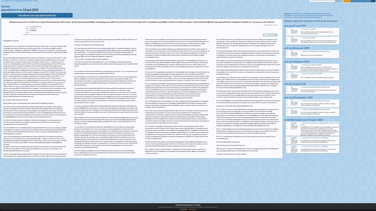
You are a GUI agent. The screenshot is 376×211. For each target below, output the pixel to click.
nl (372, 1)
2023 (35, 9)
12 (24, 9)
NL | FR (266, 35)
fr (374, 1)
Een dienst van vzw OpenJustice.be (37, 15)
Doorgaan (183, 209)
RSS (352, 1)
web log (361, 1)
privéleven (347, 1)
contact (368, 1)
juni (29, 9)
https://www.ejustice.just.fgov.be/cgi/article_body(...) (51, 34)
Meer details (192, 209)
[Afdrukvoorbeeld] (276, 34)
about (356, 1)
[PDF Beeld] (272, 34)
